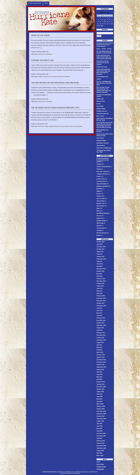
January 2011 (100, 357)
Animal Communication (103, 166)
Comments (101, 467)
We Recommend (101, 233)
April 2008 (99, 431)
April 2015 (99, 276)
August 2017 (100, 251)
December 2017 (101, 246)
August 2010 (100, 369)
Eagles (99, 191)
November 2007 (101, 436)
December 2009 (101, 386)
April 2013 (99, 315)
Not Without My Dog (102, 213)
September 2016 (101, 259)
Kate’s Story (100, 116)
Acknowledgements (102, 76)
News (58, 76)
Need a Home (100, 206)
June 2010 (100, 374)
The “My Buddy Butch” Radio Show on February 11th (55, 108)
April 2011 (99, 350)
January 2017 (101, 256)
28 (112, 24)
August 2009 (100, 391)
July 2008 (99, 423)
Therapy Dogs (101, 228)
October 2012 (100, 323)
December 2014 (101, 281)
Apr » (102, 26)
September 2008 (101, 418)
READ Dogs (100, 223)
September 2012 (101, 325)
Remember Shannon (103, 143)
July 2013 (99, 308)
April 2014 (99, 293)
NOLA (98, 211)
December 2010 (101, 359)
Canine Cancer (101, 179)
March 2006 (100, 455)
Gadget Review (93, 472)
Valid (100, 469)
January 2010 (101, 384)
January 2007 (101, 443)
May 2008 (99, 428)
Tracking (99, 230)
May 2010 (99, 377)
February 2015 (101, 278)
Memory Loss (101, 203)
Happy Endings (101, 108)
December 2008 (101, 411)
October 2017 (100, 249)
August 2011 (100, 342)
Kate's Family (101, 198)
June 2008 (100, 426)
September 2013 (101, 305)
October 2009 (100, 389)
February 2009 (101, 406)
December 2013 (101, 298)
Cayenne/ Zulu (47, 76)
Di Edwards (68, 472)
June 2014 (100, 288)
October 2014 (100, 283)
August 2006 (100, 450)
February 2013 (101, 318)
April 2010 (99, 379)
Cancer (99, 176)
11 (105, 19)
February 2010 (101, 382)
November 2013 (101, 300)
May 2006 (99, 453)
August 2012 (100, 327)
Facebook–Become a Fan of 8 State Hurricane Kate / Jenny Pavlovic (105, 44)
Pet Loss (99, 215)
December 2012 (101, 320)
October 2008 (100, 416)
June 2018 (100, 244)
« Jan (98, 26)
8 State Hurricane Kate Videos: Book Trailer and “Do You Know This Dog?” (104, 57)
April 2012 (99, 330)
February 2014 (101, 296)
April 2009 (99, 401)
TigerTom (77, 473)
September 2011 (101, 340)
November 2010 (101, 362)
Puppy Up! (100, 218)
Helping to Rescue (102, 111)
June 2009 (100, 396)
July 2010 (99, 372)
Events (62, 126)
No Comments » (48, 54)
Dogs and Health (101, 184)
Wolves (99, 235)
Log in (98, 462)
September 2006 (101, 448)
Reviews (99, 225)
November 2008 (101, 413)
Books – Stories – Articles (104, 49)
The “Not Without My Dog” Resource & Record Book (55, 83)
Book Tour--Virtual (43, 126)
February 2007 (101, 441)
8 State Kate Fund (102, 67)
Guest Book (100, 106)
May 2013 (99, 313)
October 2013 (100, 303)
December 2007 (101, 433)
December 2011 (101, 335)
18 (105, 22)
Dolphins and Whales (103, 186)
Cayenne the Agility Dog (42, 60)
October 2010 (100, 364)
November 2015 (101, 268)
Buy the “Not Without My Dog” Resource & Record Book (104, 83)
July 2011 (99, 345)
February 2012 (101, 332)
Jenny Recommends (103, 113)
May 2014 (99, 291)
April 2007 (99, 438)
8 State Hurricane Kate (35, 3)
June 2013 (100, 310)
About (46, 3)
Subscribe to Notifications (104, 148)
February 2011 (101, 355)
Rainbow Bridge (101, 140)
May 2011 (99, 347)
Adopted (40, 76)
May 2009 (99, 399)
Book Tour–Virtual (102, 171)
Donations (99, 188)
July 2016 (99, 261)
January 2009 (101, 409)
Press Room (100, 138)
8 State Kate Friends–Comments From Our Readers (103, 62)
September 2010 (101, 367)
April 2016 (99, 266)
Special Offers (101, 145)
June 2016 (100, 264)
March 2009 (100, 404)
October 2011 (100, 337)
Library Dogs (100, 201)
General (40, 54)
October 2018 (100, 241)
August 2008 (100, 421)
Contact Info (100, 99)
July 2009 (99, 394)
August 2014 (100, 286)
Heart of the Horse (40, 35)
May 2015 (99, 273)
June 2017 (100, 254)
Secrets (70, 473)
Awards (99, 79)
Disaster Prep (101, 101)
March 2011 (100, 352)
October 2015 (100, 271)
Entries (100, 464)
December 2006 (101, 445)
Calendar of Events (54, 126)
